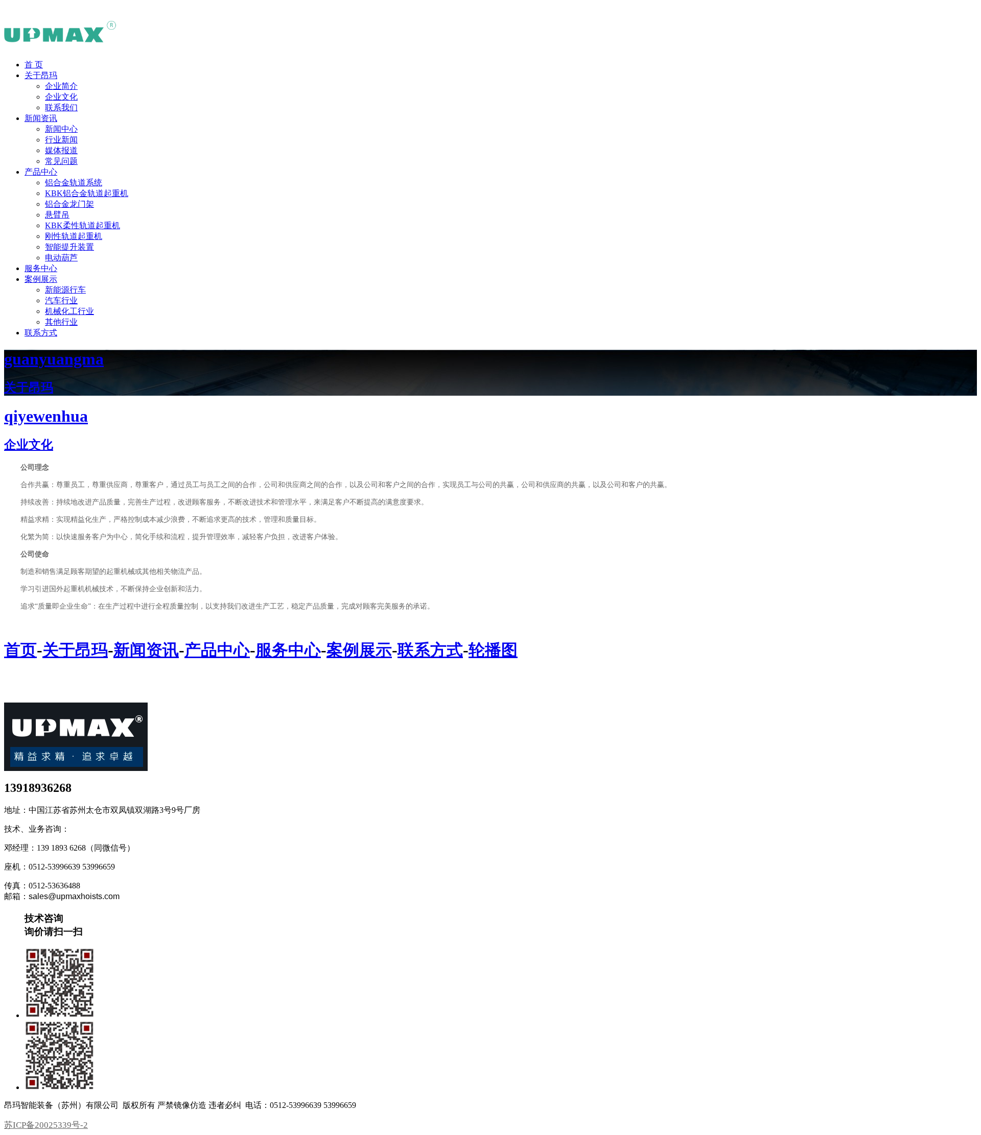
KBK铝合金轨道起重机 (86, 193)
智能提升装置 (69, 247)
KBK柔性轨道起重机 (82, 225)
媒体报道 (61, 150)
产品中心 (41, 171)
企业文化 (61, 96)
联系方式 (41, 332)
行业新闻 (61, 139)
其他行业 (61, 322)
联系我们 (61, 107)
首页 (20, 650)
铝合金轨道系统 (73, 182)
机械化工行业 (69, 311)
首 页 (34, 64)
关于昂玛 (41, 75)
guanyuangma (54, 359)
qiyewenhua (46, 416)
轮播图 (493, 650)
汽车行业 (61, 300)
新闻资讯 (41, 118)
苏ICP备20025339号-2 (46, 1125)
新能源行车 (65, 289)
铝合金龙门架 (69, 204)
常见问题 (61, 161)
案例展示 (41, 279)
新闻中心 (61, 129)
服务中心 (41, 268)
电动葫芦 (61, 257)
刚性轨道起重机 (73, 236)
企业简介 (61, 86)
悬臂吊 (57, 214)
